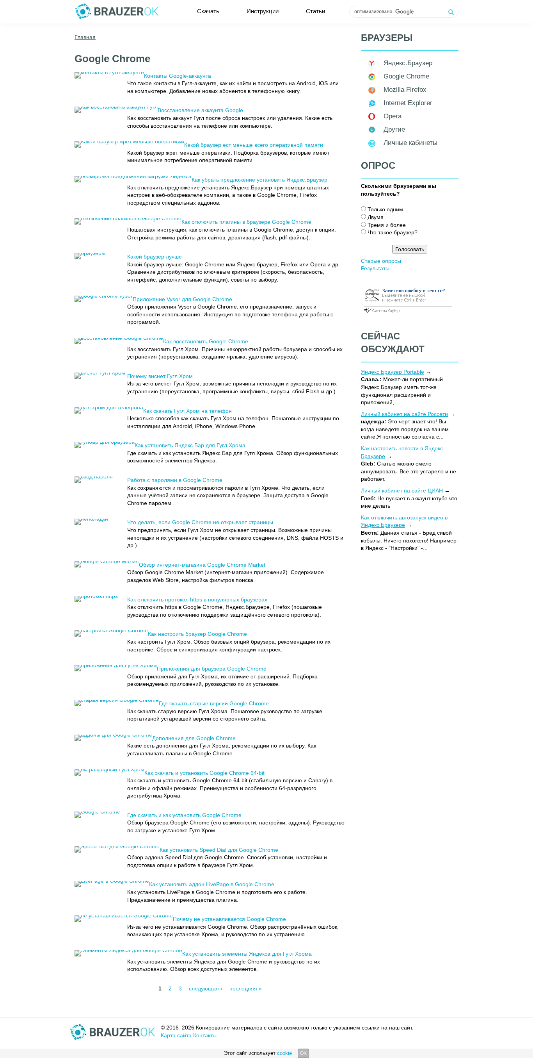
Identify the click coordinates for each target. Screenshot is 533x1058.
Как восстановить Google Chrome (205, 341)
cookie (284, 1053)
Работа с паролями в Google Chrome (174, 480)
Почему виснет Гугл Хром (160, 376)
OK (303, 1053)
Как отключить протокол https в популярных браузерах (197, 599)
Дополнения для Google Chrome (194, 738)
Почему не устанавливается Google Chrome (229, 919)
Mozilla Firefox (405, 89)
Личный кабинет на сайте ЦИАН (402, 490)
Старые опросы (381, 261)
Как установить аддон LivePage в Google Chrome (211, 884)
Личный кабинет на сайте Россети (404, 414)
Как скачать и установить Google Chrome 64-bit (204, 773)
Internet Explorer (408, 103)
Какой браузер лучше (154, 256)
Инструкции (263, 11)
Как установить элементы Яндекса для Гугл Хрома (247, 954)
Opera (393, 116)
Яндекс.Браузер (408, 63)
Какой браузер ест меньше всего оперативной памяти (253, 145)
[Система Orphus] (408, 313)
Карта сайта (176, 1035)
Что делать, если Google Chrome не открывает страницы (200, 522)
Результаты (375, 268)
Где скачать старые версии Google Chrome (214, 703)
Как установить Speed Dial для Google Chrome (219, 850)
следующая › (205, 988)
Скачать (208, 11)
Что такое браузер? (393, 232)
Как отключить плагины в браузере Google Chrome (246, 222)
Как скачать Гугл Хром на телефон (187, 411)
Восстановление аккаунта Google (200, 110)
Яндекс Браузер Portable (392, 372)
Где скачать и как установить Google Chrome (184, 815)
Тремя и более (387, 225)
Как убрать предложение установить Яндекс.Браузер (259, 180)
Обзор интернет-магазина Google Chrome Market (202, 565)
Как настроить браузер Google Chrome (197, 634)
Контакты (205, 1035)
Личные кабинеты (410, 142)
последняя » (245, 988)
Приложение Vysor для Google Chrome (182, 299)
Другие (394, 129)
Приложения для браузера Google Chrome (211, 668)
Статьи (315, 11)
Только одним (385, 209)
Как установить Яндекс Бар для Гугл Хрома (190, 445)
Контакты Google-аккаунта (177, 76)
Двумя (376, 217)
